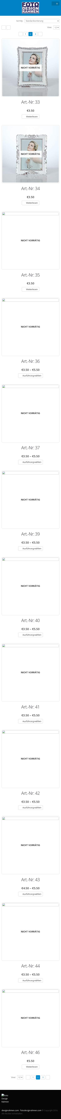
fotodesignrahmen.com (30, 1110)
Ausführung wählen (32, 375)
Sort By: (19, 21)
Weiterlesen (32, 116)
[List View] (8, 27)
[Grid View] (4, 27)
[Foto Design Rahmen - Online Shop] (30, 7)
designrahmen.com (10, 1110)
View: (49, 27)
